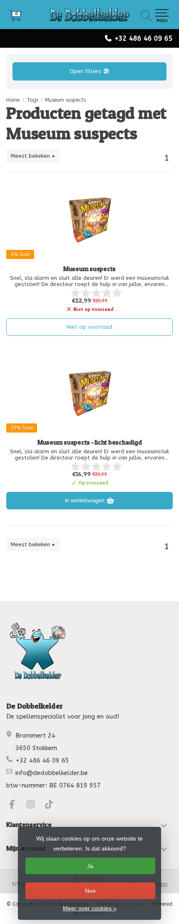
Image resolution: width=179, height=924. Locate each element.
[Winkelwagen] (15, 18)
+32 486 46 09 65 (143, 38)
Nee (90, 890)
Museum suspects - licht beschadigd (89, 442)
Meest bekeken (31, 156)
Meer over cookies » (90, 908)
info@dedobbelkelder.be (51, 773)
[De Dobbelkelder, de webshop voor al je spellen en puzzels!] (89, 14)
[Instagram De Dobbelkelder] (34, 805)
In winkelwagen (85, 500)
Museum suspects (89, 269)
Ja (90, 866)
